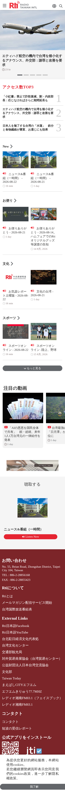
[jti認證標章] (34, 753)
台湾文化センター (15, 645)
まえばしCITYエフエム (19, 685)
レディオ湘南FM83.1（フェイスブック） (32, 698)
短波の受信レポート (17, 728)
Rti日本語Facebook (15, 626)
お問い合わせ (14, 560)
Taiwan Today (11, 678)
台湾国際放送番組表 (17, 609)
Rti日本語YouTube (15, 632)
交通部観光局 (12, 652)
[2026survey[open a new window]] (32, 465)
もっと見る (33, 368)
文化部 (7, 672)
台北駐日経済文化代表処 (20, 639)
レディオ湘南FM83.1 (17, 704)
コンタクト (12, 713)
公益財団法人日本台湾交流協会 (25, 665)
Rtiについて (13, 588)
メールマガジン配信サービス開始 (27, 602)
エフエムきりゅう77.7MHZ (22, 691)
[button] (19, 75)
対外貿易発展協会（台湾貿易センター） (32, 658)
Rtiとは (7, 596)
